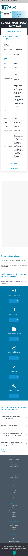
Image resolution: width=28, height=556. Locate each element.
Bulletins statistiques (14, 466)
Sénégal (14, 496)
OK (14, 553)
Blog (14, 529)
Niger (14, 494)
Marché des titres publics (14, 459)
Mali (14, 492)
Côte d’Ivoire (14, 489)
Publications (14, 464)
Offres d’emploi (14, 509)
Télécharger (13, 301)
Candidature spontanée (14, 511)
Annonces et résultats (14, 476)
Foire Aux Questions (14, 525)
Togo (14, 498)
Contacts (14, 516)
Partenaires (14, 512)
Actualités (14, 507)
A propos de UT (14, 505)
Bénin (14, 485)
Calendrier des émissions (14, 474)
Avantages (14, 461)
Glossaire (14, 524)
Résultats (10, 16)
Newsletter (14, 527)
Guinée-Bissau (14, 490)
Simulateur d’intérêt (14, 477)
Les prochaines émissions (22, 16)
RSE (14, 514)
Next (13, 15)
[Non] (26, 549)
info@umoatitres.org (14, 541)
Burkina (14, 487)
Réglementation (14, 463)
